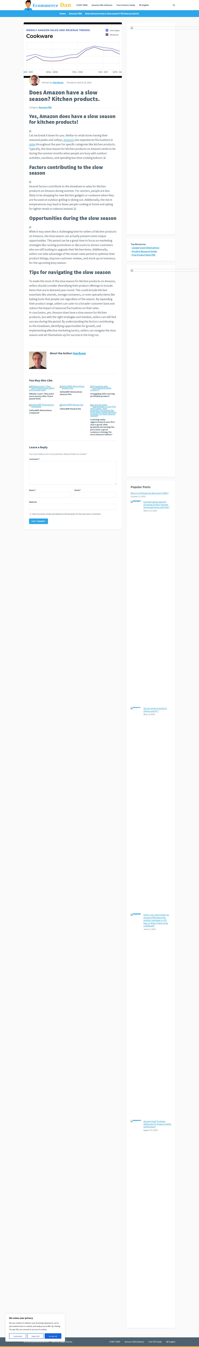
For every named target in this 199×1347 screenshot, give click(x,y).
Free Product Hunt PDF (143, 254)
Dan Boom (58, 82)
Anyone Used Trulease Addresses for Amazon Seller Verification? (157, 1124)
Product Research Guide (144, 251)
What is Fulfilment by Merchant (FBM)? (150, 493)
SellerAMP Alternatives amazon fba (71, 393)
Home (63, 13)
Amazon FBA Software (102, 5)
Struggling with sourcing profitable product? (102, 394)
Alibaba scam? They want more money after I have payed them (41, 396)
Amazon (69, 140)
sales (32, 144)
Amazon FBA (75, 13)
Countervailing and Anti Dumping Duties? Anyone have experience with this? (156, 504)
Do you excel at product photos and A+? (155, 710)
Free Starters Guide (125, 5)
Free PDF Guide (155, 1341)
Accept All (53, 1336)
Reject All (35, 1336)
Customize (17, 1336)
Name (32, 490)
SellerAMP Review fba (70, 408)
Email (77, 490)
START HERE (82, 5)
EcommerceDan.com (39, 1341)
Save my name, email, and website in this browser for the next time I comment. (66, 514)
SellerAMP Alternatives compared (40, 411)
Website (33, 502)
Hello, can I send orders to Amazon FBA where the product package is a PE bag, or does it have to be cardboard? (156, 920)
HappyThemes (66, 1341)
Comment (34, 459)
